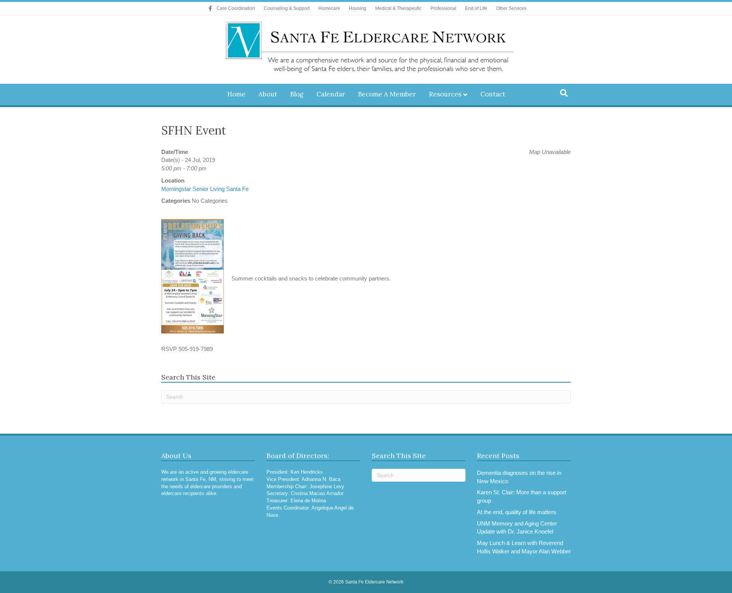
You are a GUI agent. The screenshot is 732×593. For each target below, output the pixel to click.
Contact (492, 94)
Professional (443, 8)
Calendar (330, 94)
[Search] (564, 93)
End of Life (476, 8)
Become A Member (387, 94)
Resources (445, 94)
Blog (296, 94)
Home (236, 94)
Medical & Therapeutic (398, 8)
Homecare (329, 8)
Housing (357, 8)
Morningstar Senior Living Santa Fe (205, 189)
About (267, 94)
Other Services (511, 8)
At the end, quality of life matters (516, 512)
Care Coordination (236, 8)
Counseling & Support (287, 8)
